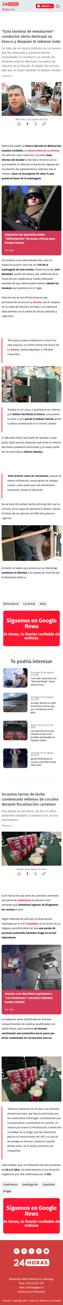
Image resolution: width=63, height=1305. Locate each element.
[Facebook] (27, 124)
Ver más (9, 250)
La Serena (29, 604)
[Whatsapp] (19, 124)
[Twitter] (35, 124)
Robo (43, 604)
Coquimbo (49, 1184)
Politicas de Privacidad (31, 1292)
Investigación (30, 1184)
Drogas (7, 1191)
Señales (45, 6)
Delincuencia (11, 604)
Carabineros (10, 1184)
